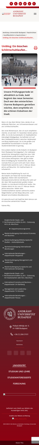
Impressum (19, 341)
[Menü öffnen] (35, 13)
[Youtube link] (16, 353)
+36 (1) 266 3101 (21, 334)
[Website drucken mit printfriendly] (35, 48)
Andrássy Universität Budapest (14, 32)
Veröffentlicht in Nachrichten (14, 35)
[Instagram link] (22, 353)
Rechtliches (19, 344)
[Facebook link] (9, 353)
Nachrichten (31, 32)
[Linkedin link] (29, 353)
